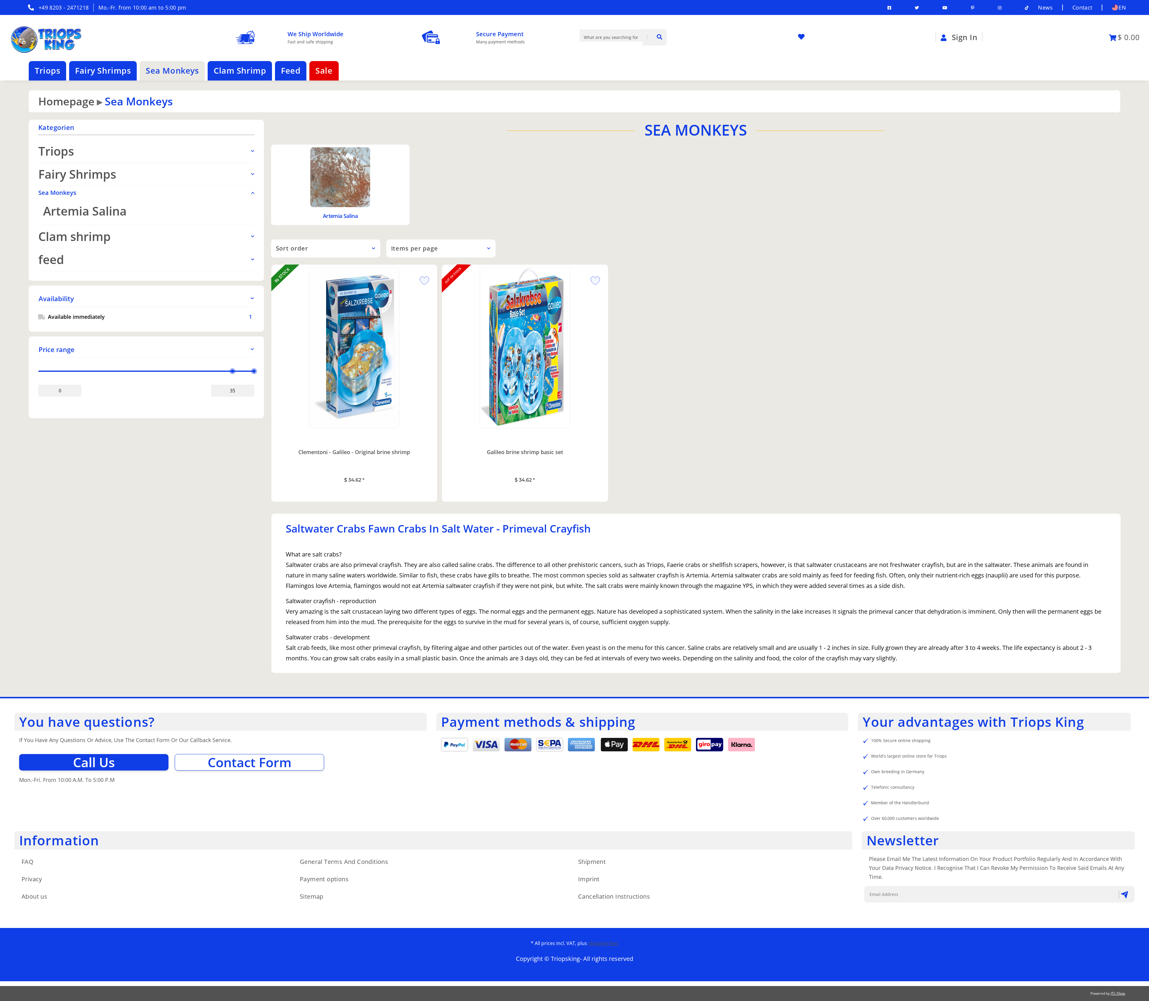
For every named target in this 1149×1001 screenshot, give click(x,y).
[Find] (654, 37)
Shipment (592, 862)
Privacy (32, 879)
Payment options (324, 879)
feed (51, 259)
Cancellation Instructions (614, 896)
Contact (1082, 7)
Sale (323, 70)
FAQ (28, 862)
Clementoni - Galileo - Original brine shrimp (354, 452)
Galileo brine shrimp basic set (525, 452)
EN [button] (1122, 7)
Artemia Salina (340, 215)
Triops (56, 151)
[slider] (232, 371)
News (1045, 7)
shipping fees (603, 943)
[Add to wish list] (422, 279)
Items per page (414, 248)
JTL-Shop (1118, 993)
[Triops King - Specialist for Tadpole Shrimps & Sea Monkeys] (45, 37)
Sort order (292, 248)
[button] (146, 298)
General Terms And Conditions (344, 862)
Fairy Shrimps (77, 174)
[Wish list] (803, 37)
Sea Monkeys (57, 193)
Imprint (589, 879)
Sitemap (311, 896)
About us (34, 896)
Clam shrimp (74, 236)
